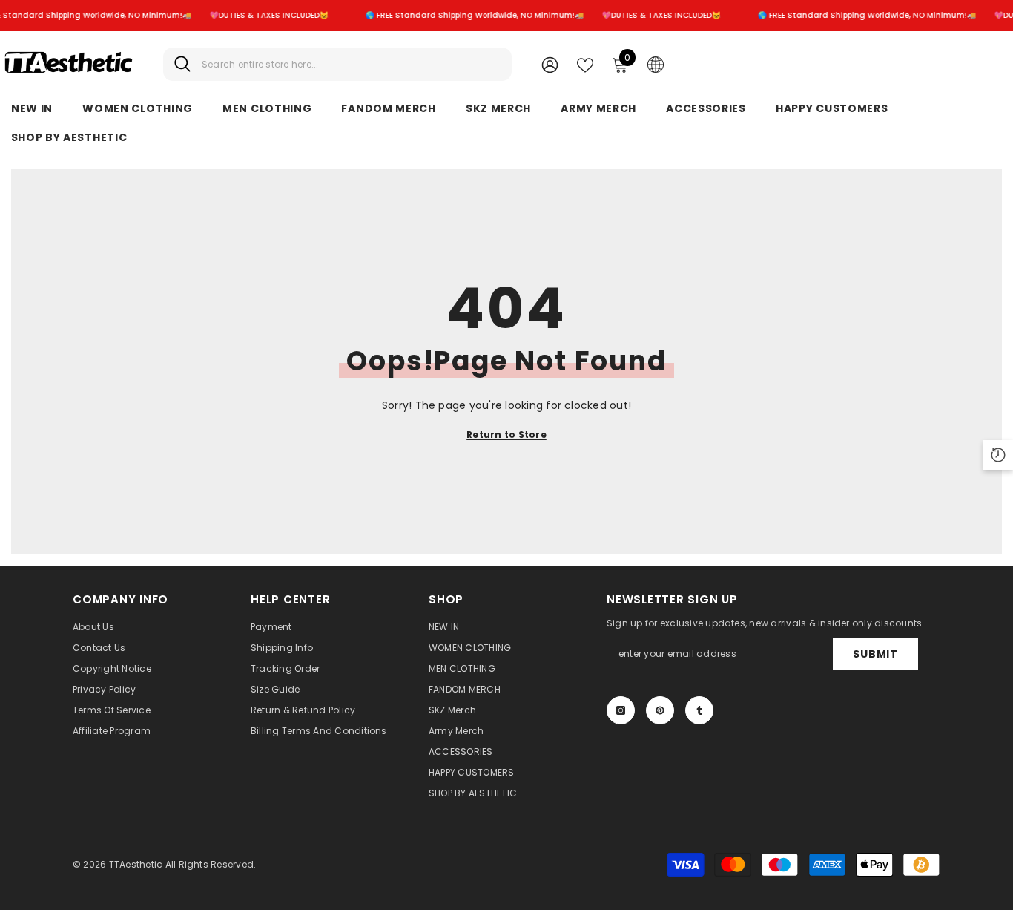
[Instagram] (621, 710)
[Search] (337, 64)
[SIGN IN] (549, 64)
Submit (875, 654)
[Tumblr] (699, 710)
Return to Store (506, 434)
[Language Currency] (655, 64)
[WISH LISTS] (585, 64)
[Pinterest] (660, 710)
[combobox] (351, 64)
